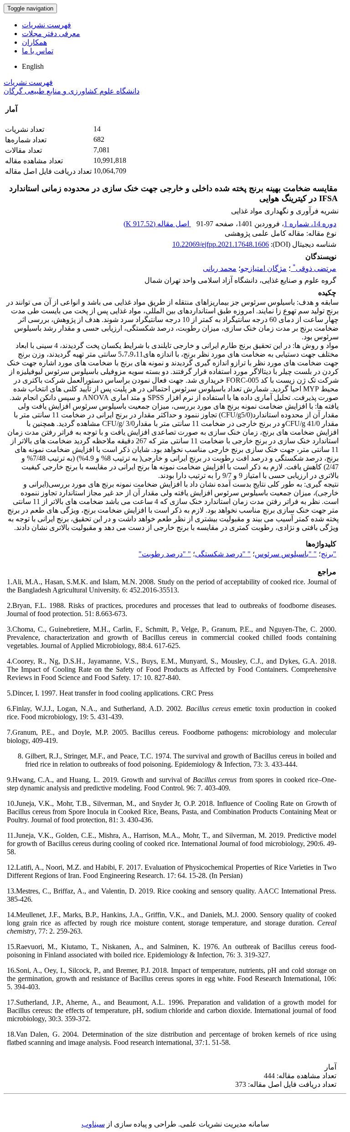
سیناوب (93, 1124)
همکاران (34, 42)
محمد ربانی (220, 268)
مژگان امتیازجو (264, 268)
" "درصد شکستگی (223, 554)
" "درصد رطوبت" (165, 554)
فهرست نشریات (46, 25)
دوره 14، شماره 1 (310, 224)
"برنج (328, 554)
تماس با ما (37, 51)
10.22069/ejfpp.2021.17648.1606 (220, 244)
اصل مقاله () (157, 224)
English (33, 66)
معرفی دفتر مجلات (51, 33)
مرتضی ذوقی (314, 268)
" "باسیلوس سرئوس (286, 554)
